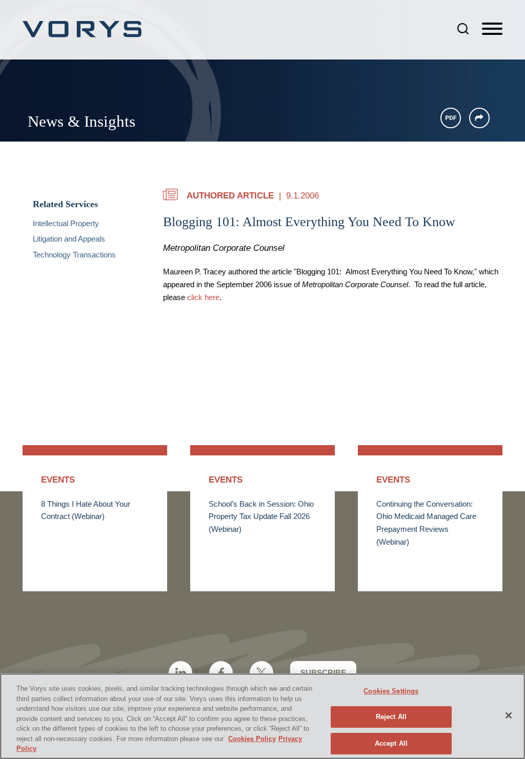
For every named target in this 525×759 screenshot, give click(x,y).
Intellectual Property (66, 223)
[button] (479, 118)
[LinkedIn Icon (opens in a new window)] (180, 673)
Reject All (391, 717)
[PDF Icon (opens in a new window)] (450, 118)
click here (203, 297)
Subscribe (323, 672)
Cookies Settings (391, 691)
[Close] (508, 715)
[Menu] (492, 29)
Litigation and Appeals (69, 239)
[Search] (463, 28)
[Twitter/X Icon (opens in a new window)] (261, 673)
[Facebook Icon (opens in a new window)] (221, 673)
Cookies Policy (252, 739)
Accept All (391, 743)
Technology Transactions (74, 255)
